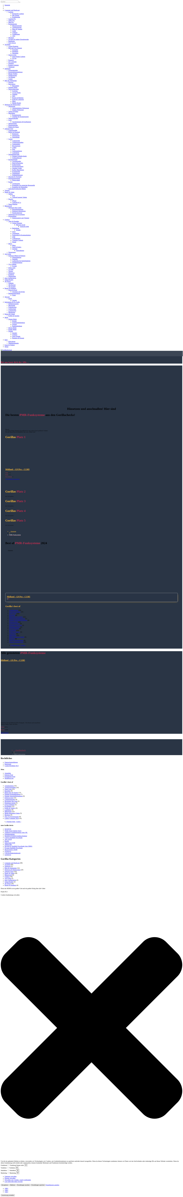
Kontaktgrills (16, 171)
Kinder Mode (12, 329)
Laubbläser (12, 633)
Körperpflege (12, 216)
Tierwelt (7, 297)
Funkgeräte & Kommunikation (21, 235)
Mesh (14, 101)
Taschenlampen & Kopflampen (21, 122)
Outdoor (7, 219)
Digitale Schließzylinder (19, 156)
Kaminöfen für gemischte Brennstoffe (23, 185)
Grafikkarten (16, 34)
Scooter (14, 266)
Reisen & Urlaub (10, 314)
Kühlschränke (16, 165)
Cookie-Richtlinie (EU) (12, 766)
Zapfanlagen (16, 173)
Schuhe (18, 230)
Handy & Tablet (9, 192)
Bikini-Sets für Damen (16, 617)
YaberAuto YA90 (10, 843)
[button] (91, 1028)
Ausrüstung (15, 233)
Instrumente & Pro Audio (12, 302)
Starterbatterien (16, 257)
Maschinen (11, 113)
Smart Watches (12, 204)
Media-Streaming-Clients (16, 637)
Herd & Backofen (17, 163)
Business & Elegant (18, 338)
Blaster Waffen (12, 74)
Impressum (8, 764)
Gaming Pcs (12, 19)
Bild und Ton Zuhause (15, 48)
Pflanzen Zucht (20, 225)
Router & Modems (17, 98)
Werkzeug (11, 273)
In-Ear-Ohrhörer (14, 628)
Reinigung (15, 134)
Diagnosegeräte (13, 125)
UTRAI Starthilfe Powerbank (13, 837)
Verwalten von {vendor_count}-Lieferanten (18, 1180)
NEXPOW (8, 829)
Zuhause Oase (9, 128)
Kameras (11, 60)
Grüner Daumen (17, 223)
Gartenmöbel (16, 144)
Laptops (10, 12)
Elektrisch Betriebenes (19, 211)
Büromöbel (15, 86)
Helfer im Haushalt (14, 132)
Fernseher (15, 50)
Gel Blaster (11, 77)
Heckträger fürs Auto (15, 625)
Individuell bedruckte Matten (17, 189)
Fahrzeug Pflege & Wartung (16, 256)
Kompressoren (16, 115)
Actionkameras (13, 610)
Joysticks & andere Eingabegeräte (18, 39)
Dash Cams (11, 268)
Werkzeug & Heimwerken (12, 104)
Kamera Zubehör (13, 65)
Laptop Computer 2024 (16, 642)
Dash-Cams (12, 613)
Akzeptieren (5, 1185)
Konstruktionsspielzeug (15, 72)
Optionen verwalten (10, 1176)
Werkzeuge (11, 106)
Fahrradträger (20, 250)
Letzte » (23, 645)
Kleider (14, 321)
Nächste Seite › (15, 645)
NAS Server (12, 43)
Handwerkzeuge (17, 213)
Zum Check (4, 733)
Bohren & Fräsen (13, 127)
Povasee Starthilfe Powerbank (14, 848)
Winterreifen (12, 276)
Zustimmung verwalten (8, 1195)
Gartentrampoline (14, 623)
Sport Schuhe (16, 336)
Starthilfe (15, 259)
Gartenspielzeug (17, 151)
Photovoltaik (16, 180)
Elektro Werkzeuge (18, 110)
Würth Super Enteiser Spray (13, 831)
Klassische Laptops (18, 13)
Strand (14, 242)
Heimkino (15, 51)
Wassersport (12, 252)
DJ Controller (12, 62)
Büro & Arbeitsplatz (11, 80)
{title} (6, 1188)
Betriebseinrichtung (14, 293)
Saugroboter (16, 137)
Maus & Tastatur (17, 29)
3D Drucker (12, 285)
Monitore (11, 38)
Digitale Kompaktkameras (17, 618)
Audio (14, 31)
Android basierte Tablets (19, 197)
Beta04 (7, 841)
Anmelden (8, 773)
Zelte (13, 237)
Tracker (10, 271)
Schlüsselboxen (17, 158)
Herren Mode (12, 328)
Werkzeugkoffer (13, 118)
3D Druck (8, 281)
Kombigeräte (16, 17)
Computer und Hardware (12, 10)
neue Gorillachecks (10, 278)
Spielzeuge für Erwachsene (16, 214)
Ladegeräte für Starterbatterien (21, 261)
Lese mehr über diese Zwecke (14, 1181)
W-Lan (14, 58)
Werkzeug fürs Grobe (14, 207)
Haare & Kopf (12, 290)
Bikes (14, 245)
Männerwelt (8, 206)
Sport (13, 231)
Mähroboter (12, 635)
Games (10, 79)
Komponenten (12, 24)
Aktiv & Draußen (13, 221)
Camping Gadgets (17, 240)
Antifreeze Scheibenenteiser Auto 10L (16, 832)
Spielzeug (7, 68)
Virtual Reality (9, 280)
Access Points (16, 92)
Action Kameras (13, 46)
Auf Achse (8, 254)
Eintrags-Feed (9, 775)
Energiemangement (14, 178)
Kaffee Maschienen (18, 170)
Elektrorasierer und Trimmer (20, 218)
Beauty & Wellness (10, 288)
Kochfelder (12, 630)
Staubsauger (16, 135)
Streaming (15, 53)
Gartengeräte (16, 141)
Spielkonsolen (12, 75)
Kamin (10, 182)
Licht (10, 120)
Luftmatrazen (16, 238)
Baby (6, 340)
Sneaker (14, 333)
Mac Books (15, 15)
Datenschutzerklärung (11, 762)
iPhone (14, 201)
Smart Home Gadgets (18, 56)
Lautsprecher (12, 310)
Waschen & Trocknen (14, 177)
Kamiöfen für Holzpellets (19, 187)
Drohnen (11, 63)
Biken (10, 243)
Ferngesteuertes (13, 70)
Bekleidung (15, 228)
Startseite (7, 5)
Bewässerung (16, 146)
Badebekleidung (17, 326)
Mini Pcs (11, 22)
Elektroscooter (13, 622)
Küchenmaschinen (17, 166)
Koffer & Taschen (13, 316)
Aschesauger (16, 183)
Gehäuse (14, 32)
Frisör (14, 295)
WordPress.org (9, 778)
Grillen (14, 147)
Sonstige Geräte (17, 168)
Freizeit (14, 324)
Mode (6, 317)
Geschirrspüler (16, 161)
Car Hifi (10, 269)
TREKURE (8, 844)
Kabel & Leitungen (18, 99)
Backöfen (12, 615)
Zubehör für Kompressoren (20, 116)
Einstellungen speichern (38, 1185)
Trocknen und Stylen (18, 292)
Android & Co (16, 202)
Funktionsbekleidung (18, 322)
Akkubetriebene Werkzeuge (20, 108)
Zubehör (14, 94)
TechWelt (7, 44)
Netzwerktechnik (13, 89)
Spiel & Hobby (16, 247)
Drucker (10, 82)
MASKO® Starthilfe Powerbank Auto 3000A (18, 846)
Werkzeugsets (12, 123)
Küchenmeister (12, 159)
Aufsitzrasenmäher (17, 142)
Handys (10, 199)
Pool (13, 149)
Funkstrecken (12, 307)
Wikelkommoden (13, 343)
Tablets (10, 194)
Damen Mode (12, 319)
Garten (10, 139)
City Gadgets (12, 264)
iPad (13, 195)
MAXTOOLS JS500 (11, 849)
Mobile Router (16, 103)
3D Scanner (12, 286)
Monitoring (11, 312)
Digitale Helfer (12, 87)
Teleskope (11, 67)
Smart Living (12, 55)
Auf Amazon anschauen (12, 479)
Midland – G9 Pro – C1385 (17, 469)
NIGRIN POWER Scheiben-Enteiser (16, 836)
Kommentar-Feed (10, 776)
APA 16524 (8, 839)
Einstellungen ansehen (23, 1185)
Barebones (11, 41)
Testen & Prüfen (13, 111)
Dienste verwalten (10, 1178)
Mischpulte (11, 305)
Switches (15, 91)
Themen (7, 190)
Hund (10, 298)
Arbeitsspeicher (17, 27)
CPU (13, 36)
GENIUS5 (8, 851)
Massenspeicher (17, 26)
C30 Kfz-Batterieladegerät (12, 853)
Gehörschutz (12, 309)
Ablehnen (12, 1185)
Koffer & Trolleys (14, 632)
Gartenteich (15, 153)
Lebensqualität (12, 130)
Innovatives (11, 84)
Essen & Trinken (10, 345)
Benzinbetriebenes (17, 209)
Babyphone (11, 341)
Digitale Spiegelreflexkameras (18, 620)
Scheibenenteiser (17, 262)
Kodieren (11, 274)
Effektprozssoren (13, 304)
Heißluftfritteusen (17, 175)
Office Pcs (11, 20)
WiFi (13, 96)
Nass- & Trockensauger (16, 640)
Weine (6, 346)
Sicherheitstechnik (13, 154)
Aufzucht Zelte (24, 226)
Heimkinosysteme (14, 627)
